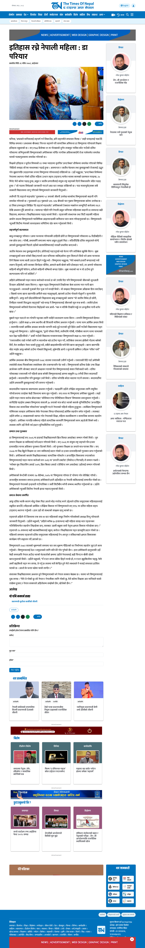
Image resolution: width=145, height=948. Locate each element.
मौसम (70, 935)
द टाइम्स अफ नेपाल (121, 414)
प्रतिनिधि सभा (47, 21)
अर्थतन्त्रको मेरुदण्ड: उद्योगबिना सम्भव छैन (120, 472)
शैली (46, 15)
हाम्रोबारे (102, 914)
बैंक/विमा (29, 935)
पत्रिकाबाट (12, 935)
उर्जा (62, 929)
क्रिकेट (42, 932)
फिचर (68, 925)
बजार (88, 932)
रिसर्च (78, 932)
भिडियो (57, 929)
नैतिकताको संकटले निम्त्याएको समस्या (121, 368)
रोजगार (56, 932)
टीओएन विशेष (25, 746)
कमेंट (100, 123)
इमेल (11, 660)
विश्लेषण (88, 811)
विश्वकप (23, 932)
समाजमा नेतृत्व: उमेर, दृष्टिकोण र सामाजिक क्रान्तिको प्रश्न (21, 771)
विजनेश (33, 15)
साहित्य (82, 15)
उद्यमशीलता (14, 21)
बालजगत (19, 929)
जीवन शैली (48, 925)
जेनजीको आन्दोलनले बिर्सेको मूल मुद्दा (53, 834)
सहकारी (57, 21)
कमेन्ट (11, 635)
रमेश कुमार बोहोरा (122, 75)
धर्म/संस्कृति (76, 929)
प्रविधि (30, 932)
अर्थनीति (21, 935)
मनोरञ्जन (54, 15)
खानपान (55, 935)
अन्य (101, 15)
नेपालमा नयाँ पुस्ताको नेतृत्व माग (121, 133)
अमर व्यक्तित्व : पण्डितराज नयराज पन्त (120, 420)
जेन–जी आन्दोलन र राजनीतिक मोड (121, 81)
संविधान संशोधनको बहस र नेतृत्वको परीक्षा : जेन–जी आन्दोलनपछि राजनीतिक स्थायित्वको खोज (87, 837)
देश (25, 15)
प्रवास (84, 929)
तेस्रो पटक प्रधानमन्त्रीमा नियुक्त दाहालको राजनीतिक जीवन (55, 709)
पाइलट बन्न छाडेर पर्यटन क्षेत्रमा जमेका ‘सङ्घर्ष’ (86, 770)
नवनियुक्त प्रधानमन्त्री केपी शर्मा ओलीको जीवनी (87, 708)
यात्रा (38, 929)
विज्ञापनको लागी (113, 914)
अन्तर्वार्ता (47, 935)
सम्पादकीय (38, 935)
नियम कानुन (24, 21)
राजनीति (55, 701)
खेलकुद (61, 925)
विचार (40, 15)
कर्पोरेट (76, 935)
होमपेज (11, 15)
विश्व (88, 15)
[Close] (132, 939)
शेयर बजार (66, 21)
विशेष (76, 15)
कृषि (62, 932)
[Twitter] (14, 914)
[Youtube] (22, 914)
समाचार (19, 15)
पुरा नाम (12, 651)
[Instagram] (18, 914)
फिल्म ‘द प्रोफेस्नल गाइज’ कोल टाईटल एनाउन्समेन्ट (55, 770)
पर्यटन (36, 932)
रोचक (68, 929)
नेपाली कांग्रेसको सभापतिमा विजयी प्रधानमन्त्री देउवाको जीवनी (23, 709)
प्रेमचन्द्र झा (122, 127)
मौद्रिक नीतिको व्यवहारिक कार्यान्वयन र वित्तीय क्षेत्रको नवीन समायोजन (121, 239)
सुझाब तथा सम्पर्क (128, 914)
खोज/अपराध (13, 932)
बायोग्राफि (68, 15)
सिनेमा (56, 746)
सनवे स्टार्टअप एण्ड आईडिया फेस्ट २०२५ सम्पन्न (24, 833)
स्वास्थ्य (94, 15)
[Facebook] (10, 914)
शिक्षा (26, 925)
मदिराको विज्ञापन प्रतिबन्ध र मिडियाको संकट (121, 315)
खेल (61, 15)
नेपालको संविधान (36, 21)
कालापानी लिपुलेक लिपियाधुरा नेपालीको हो (121, 186)
